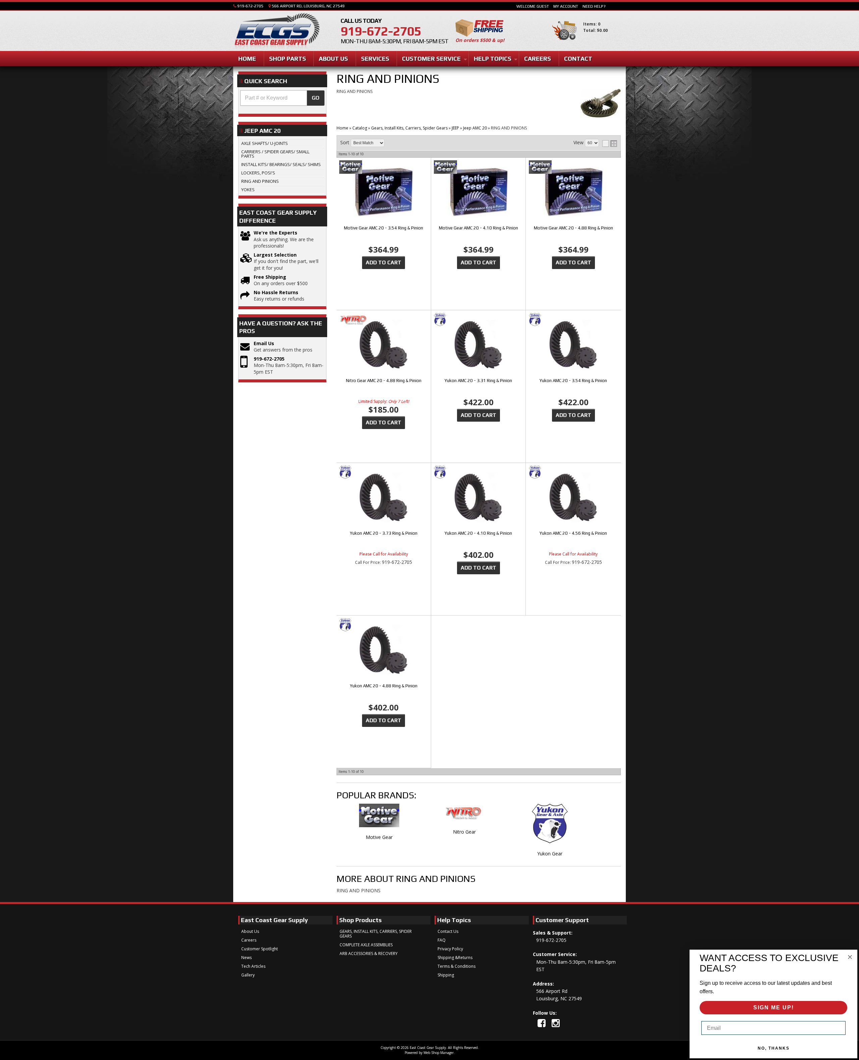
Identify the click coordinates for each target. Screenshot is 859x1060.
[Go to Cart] (564, 43)
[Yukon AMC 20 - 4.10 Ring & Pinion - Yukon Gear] (478, 473)
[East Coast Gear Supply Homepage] (276, 31)
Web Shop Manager (438, 1052)
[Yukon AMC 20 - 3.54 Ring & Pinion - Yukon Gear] (573, 320)
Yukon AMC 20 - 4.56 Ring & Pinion (573, 533)
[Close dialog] (850, 957)
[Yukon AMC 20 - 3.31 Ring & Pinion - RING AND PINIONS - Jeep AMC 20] (478, 345)
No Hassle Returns (276, 292)
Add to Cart (383, 262)
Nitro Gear (464, 832)
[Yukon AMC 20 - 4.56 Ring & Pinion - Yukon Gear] (573, 473)
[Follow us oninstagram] (556, 1023)
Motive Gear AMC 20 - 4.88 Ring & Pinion (573, 227)
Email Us (264, 343)
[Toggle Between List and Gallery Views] (609, 143)
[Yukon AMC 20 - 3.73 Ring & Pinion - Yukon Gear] (383, 473)
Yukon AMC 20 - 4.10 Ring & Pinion (478, 533)
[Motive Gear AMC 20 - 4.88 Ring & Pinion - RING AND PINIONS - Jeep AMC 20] (573, 193)
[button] (282, 98)
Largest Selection (275, 255)
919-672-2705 (269, 359)
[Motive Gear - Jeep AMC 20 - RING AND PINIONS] (379, 819)
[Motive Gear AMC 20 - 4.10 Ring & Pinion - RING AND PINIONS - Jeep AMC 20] (478, 193)
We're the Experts (275, 232)
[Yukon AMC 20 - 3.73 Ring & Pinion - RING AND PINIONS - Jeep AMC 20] (383, 498)
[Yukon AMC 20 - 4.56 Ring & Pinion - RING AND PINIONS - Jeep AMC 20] (573, 498)
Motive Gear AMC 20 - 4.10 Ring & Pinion (478, 227)
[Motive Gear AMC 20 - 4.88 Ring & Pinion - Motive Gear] (573, 167)
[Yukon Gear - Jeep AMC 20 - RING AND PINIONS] (549, 827)
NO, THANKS (774, 1048)
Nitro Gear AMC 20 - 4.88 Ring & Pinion (383, 380)
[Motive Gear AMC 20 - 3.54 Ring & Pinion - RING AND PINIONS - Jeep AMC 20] (383, 193)
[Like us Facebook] (542, 1023)
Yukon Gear (549, 853)
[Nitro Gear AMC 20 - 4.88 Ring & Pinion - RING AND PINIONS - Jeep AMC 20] (383, 345)
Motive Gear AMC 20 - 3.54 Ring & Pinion (383, 227)
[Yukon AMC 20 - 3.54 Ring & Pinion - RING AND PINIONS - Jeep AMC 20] (573, 345)
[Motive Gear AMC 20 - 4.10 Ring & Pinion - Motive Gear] (478, 167)
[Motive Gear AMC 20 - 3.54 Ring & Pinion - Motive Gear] (383, 167)
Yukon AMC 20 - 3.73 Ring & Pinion (383, 533)
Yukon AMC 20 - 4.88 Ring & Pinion (383, 685)
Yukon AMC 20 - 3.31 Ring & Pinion (478, 380)
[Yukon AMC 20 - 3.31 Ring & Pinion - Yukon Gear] (478, 320)
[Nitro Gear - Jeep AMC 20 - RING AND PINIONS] (464, 816)
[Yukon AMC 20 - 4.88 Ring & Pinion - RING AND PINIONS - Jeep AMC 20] (383, 650)
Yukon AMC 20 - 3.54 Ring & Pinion (573, 380)
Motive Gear (379, 837)
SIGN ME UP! (773, 1007)
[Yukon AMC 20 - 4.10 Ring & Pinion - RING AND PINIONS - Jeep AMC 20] (478, 498)
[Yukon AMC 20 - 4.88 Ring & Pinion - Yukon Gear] (383, 625)
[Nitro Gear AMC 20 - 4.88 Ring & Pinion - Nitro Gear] (383, 320)
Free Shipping (270, 277)
